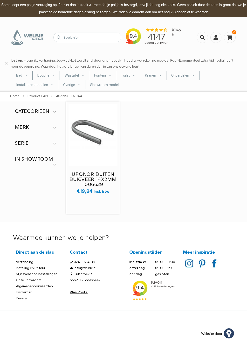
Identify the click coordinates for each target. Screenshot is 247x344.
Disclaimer (24, 292)
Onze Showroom (28, 280)
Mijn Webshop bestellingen (36, 274)
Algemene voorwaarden (34, 286)
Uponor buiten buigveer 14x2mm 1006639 (93, 179)
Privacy (21, 298)
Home (14, 96)
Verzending (24, 262)
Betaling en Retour (30, 268)
